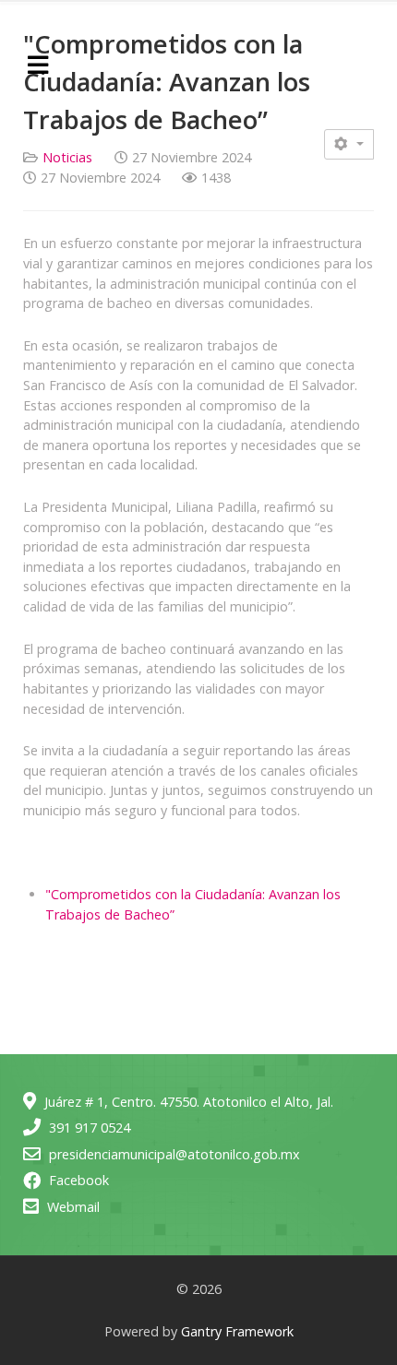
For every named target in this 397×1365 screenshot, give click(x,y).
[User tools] (349, 144)
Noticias (67, 157)
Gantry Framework (237, 1331)
